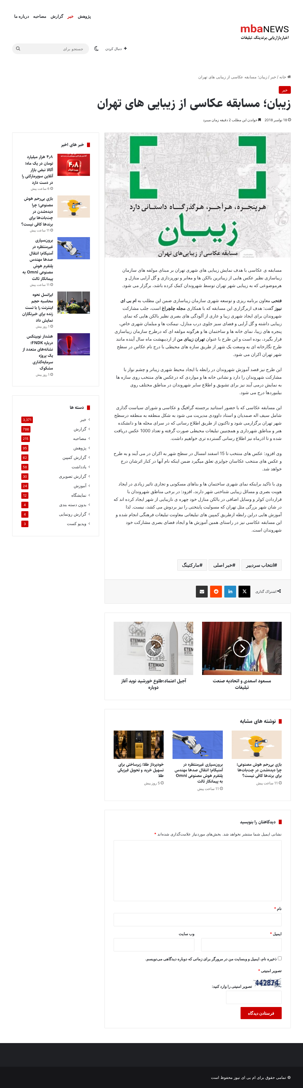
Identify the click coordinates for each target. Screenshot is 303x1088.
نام (278, 908)
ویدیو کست (76, 523)
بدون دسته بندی (72, 504)
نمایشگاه (78, 495)
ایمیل (276, 933)
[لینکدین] (230, 592)
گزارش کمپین (74, 457)
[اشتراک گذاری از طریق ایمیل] (202, 592)
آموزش (80, 485)
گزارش (57, 16)
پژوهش (84, 16)
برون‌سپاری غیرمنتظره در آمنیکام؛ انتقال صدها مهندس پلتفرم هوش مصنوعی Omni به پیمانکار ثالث (199, 773)
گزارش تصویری (72, 476)
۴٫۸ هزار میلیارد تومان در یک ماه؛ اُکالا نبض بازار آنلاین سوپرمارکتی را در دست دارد (37, 170)
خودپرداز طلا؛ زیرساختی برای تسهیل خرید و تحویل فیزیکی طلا (140, 770)
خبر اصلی (222, 565)
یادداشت (79, 466)
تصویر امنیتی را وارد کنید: (232, 986)
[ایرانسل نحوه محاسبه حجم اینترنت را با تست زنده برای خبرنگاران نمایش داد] (73, 303)
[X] (244, 592)
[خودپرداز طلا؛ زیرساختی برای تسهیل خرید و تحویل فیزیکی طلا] (139, 745)
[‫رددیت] (216, 592)
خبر (70, 16)
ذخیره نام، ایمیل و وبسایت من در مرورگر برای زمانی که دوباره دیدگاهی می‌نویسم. (211, 958)
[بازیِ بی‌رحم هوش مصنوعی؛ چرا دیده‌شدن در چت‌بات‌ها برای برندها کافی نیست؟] (257, 745)
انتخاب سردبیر (260, 565)
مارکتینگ (190, 565)
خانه (283, 77)
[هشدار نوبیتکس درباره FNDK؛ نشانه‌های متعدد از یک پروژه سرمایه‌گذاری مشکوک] (73, 344)
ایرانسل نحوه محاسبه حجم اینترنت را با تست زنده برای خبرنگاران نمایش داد (37, 307)
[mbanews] (264, 32)
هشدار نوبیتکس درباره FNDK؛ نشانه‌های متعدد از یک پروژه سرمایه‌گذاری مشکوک (37, 352)
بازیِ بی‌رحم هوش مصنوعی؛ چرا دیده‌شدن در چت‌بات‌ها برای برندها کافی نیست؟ (259, 770)
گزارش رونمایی (72, 514)
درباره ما (21, 16)
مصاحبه (39, 16)
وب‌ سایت (186, 933)
